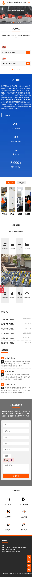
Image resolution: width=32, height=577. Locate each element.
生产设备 (10, 183)
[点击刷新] (8, 460)
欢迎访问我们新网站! (7, 319)
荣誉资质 (21, 183)
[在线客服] (29, 566)
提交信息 (16, 476)
